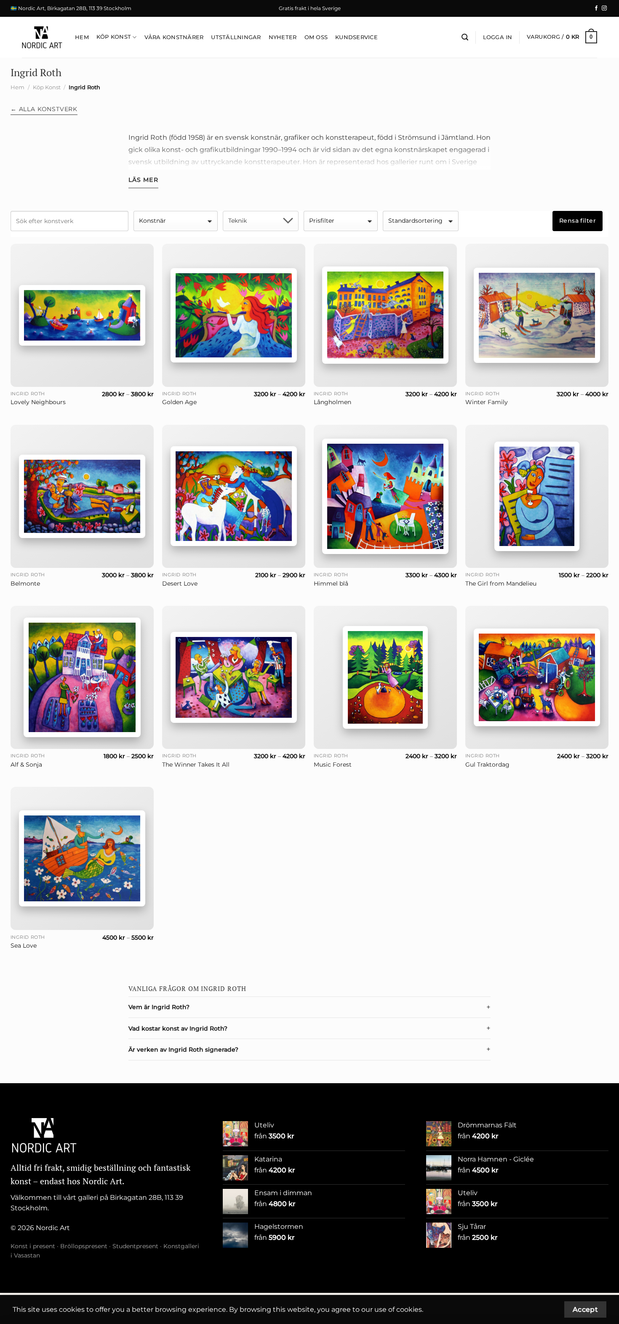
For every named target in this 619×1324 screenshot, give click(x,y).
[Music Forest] (385, 677)
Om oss (316, 37)
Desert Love (179, 583)
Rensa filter (577, 220)
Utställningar (236, 37)
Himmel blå (331, 583)
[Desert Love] (233, 496)
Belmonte (25, 583)
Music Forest (333, 764)
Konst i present (33, 1246)
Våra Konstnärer (174, 37)
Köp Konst (113, 37)
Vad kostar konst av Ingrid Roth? (177, 1028)
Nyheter (283, 37)
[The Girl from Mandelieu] (536, 496)
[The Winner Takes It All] (233, 677)
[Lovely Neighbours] (82, 315)
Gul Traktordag (487, 764)
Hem (82, 37)
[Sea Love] (82, 858)
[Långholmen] (385, 315)
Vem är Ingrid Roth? (158, 1007)
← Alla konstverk (44, 109)
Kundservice (356, 37)
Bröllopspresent (83, 1246)
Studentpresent (135, 1246)
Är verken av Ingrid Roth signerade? (183, 1049)
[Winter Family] (536, 315)
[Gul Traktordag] (536, 677)
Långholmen (332, 402)
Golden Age (179, 402)
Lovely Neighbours (38, 402)
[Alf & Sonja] (82, 677)
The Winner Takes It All (195, 764)
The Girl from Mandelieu (500, 583)
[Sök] (465, 37)
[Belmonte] (82, 496)
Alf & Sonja (26, 764)
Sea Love (24, 945)
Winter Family (486, 402)
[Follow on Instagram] (604, 8)
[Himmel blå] (385, 496)
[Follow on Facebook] (596, 8)
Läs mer (143, 179)
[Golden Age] (233, 315)
